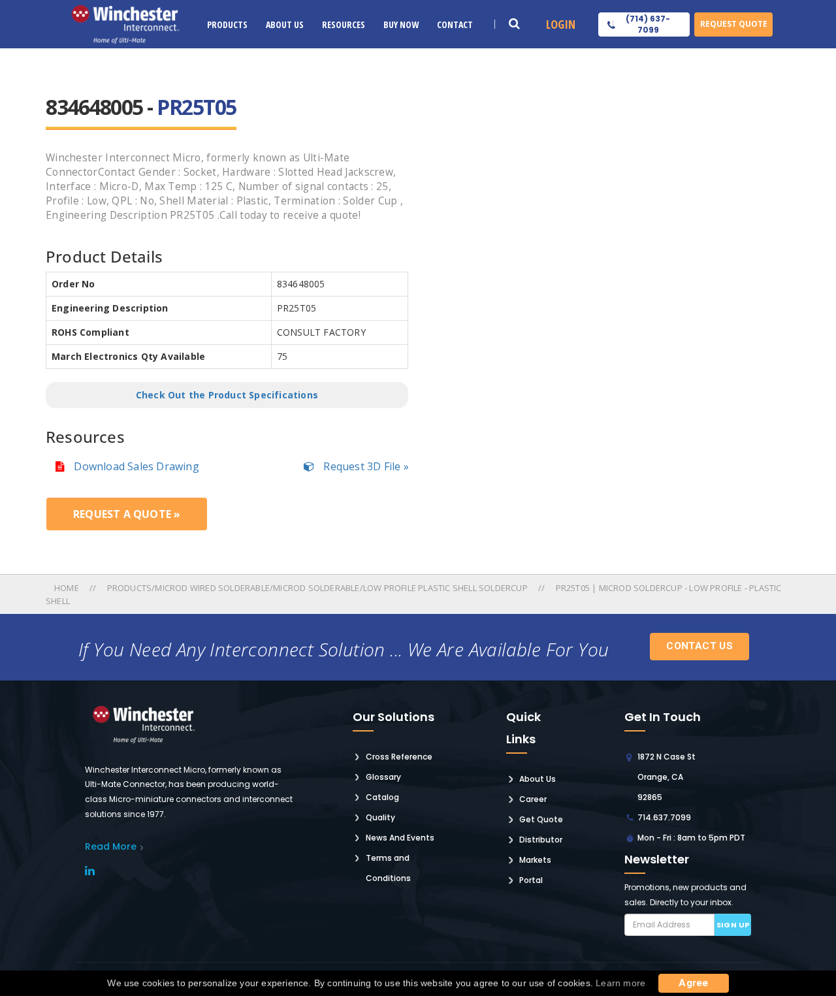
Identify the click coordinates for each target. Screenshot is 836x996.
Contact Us (699, 646)
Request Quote (733, 23)
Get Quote (541, 819)
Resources (343, 24)
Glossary (383, 776)
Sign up (733, 925)
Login (560, 24)
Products (227, 24)
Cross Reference (399, 756)
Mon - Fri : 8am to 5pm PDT (691, 837)
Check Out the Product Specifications (227, 395)
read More (111, 846)
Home (67, 588)
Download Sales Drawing (135, 466)
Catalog (382, 797)
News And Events (400, 837)
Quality (380, 817)
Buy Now (401, 24)
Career (533, 799)
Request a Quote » (126, 514)
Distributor (540, 839)
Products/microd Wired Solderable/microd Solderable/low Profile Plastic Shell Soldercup (317, 588)
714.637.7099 (664, 817)
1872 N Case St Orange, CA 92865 (666, 777)
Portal (531, 880)
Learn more (620, 983)
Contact (455, 24)
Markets (535, 859)
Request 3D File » (365, 466)
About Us (285, 24)
